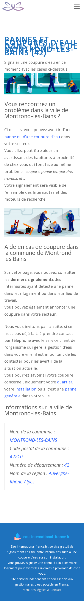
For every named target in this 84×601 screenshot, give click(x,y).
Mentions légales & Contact (42, 590)
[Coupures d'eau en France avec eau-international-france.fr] (13, 6)
